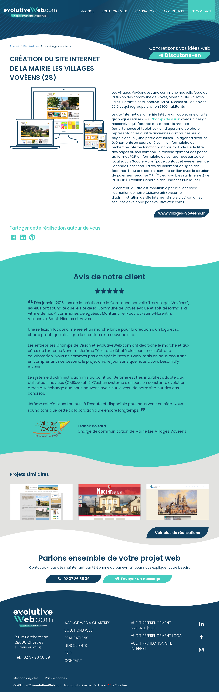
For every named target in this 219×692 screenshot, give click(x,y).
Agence (87, 11)
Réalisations (145, 11)
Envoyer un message (140, 578)
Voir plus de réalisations (177, 532)
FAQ (68, 653)
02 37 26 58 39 (76, 578)
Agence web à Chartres (87, 623)
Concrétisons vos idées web (179, 52)
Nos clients (174, 11)
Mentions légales (25, 678)
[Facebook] (13, 238)
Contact (203, 11)
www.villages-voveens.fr (181, 213)
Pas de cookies (56, 678)
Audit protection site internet (151, 646)
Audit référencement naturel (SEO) (151, 625)
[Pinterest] (32, 238)
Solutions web (114, 11)
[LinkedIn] (23, 238)
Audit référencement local (157, 635)
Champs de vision (165, 119)
